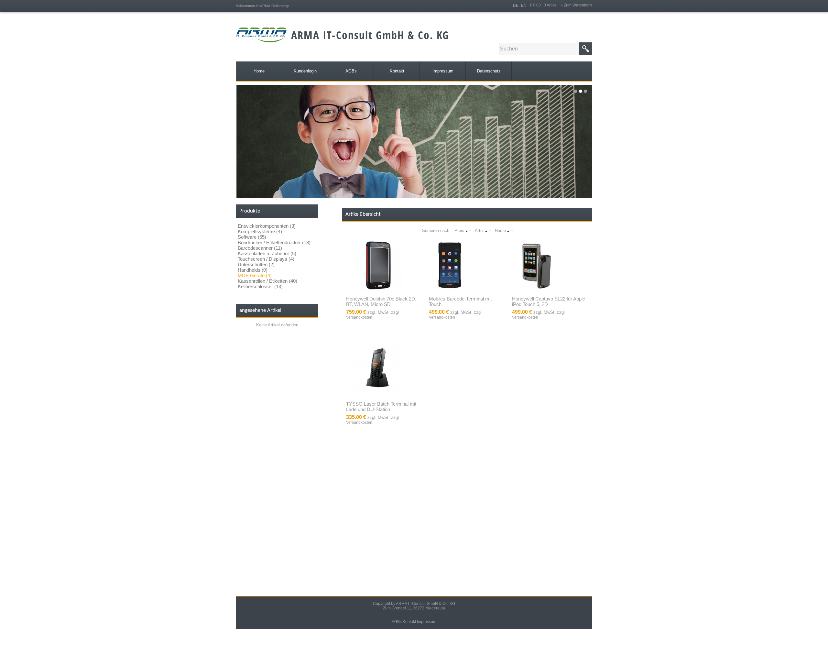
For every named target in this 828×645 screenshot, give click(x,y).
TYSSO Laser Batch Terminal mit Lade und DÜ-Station (381, 406)
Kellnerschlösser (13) (260, 286)
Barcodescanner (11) (260, 248)
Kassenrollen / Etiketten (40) (267, 281)
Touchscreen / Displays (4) (266, 259)
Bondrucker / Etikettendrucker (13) (274, 242)
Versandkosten (359, 317)
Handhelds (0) (252, 270)
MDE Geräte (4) (255, 275)
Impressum (426, 621)
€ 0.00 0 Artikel (545, 5)
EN (524, 5)
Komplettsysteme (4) (260, 231)
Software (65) (252, 237)
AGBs (397, 621)
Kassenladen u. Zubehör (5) (267, 253)
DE (515, 5)
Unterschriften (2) (256, 264)
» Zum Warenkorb (576, 5)
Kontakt (409, 621)
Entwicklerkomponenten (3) (267, 226)
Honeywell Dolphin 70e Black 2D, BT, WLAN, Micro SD (381, 301)
